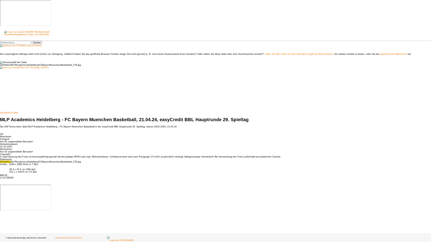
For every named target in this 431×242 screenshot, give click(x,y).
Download (5, 112)
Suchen (37, 42)
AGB (41, 34)
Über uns (33, 34)
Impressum (77, 238)
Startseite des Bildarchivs (393, 54)
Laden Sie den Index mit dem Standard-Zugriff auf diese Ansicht (298, 54)
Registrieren (21, 34)
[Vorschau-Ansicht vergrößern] (24, 67)
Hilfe (46, 34)
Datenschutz (66, 238)
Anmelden (9, 34)
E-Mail (14, 112)
